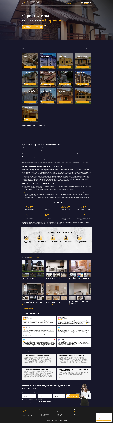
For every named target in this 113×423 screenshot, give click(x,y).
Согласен (103, 420)
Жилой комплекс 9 (53, 302)
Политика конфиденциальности (26, 420)
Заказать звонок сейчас (86, 3)
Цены (58, 411)
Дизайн (41, 411)
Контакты (59, 415)
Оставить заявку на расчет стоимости (31, 27)
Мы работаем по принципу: (81, 409)
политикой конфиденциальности (101, 418)
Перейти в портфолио (28, 308)
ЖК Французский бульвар (79, 278)
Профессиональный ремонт (46, 413)
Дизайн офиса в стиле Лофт (32, 302)
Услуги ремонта (43, 415)
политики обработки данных (36, 399)
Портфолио (59, 413)
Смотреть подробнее (26, 279)
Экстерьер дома (28, 278)
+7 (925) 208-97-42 (85, 2)
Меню (58, 409)
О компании (59, 414)
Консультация (68, 3)
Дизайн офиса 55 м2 (53, 278)
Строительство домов (44, 414)
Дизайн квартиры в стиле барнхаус (79, 302)
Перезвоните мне (73, 396)
